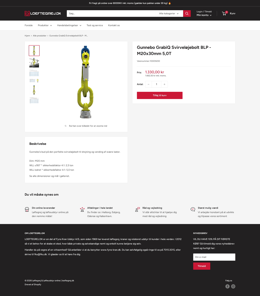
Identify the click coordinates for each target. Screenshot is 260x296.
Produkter (43, 25)
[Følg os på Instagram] (233, 286)
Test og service (95, 25)
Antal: (140, 84)
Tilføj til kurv (160, 95)
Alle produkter (39, 35)
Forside (29, 25)
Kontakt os (114, 25)
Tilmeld (202, 266)
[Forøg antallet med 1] (164, 84)
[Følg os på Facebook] (227, 286)
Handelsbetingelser (67, 25)
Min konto (203, 15)
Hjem (27, 35)
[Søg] (187, 13)
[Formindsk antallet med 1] (148, 84)
